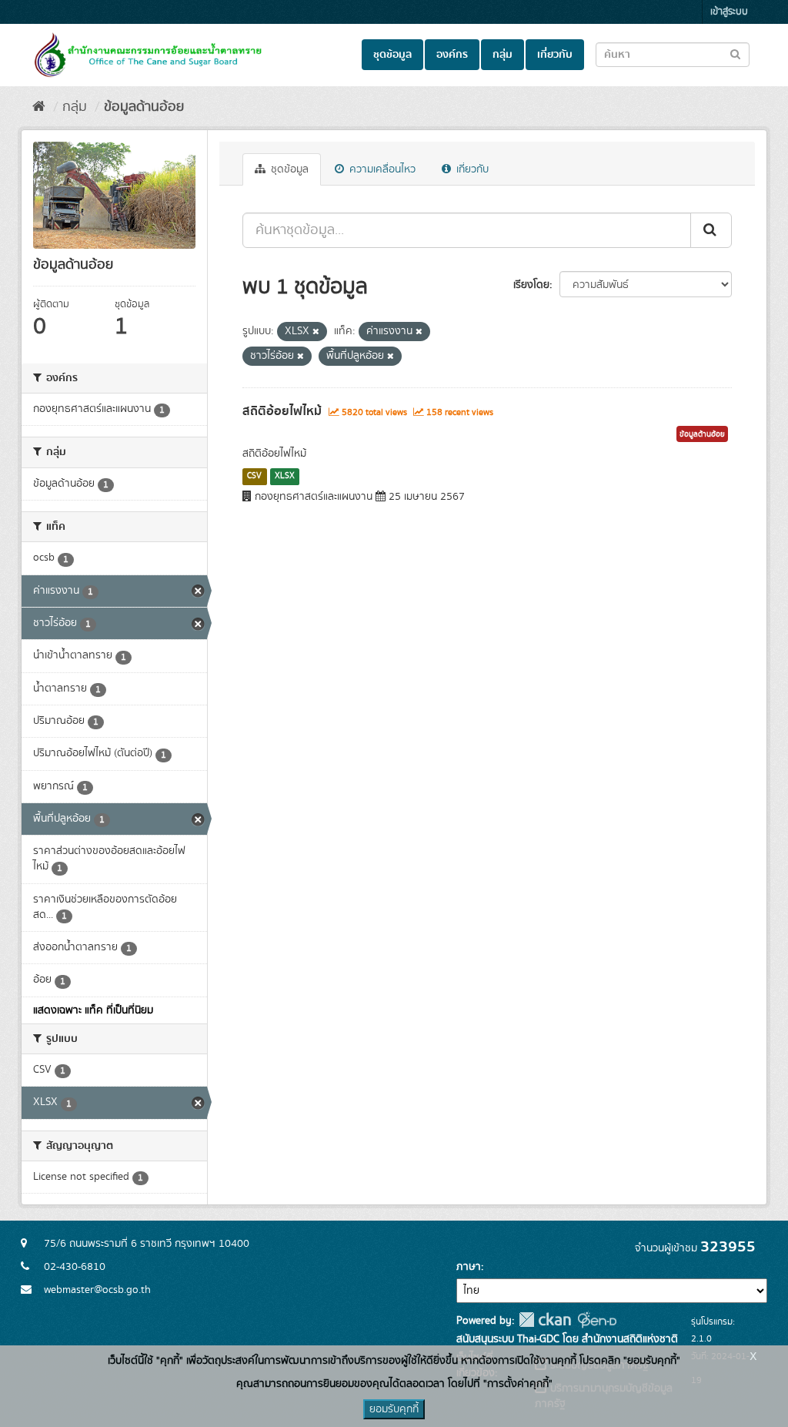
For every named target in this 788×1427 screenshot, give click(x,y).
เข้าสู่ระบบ (729, 12)
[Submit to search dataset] (735, 53)
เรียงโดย (531, 285)
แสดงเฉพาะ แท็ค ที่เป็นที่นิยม (93, 1010)
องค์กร (452, 54)
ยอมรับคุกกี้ (394, 1409)
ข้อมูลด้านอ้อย (144, 107)
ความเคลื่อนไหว (381, 169)
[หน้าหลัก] (38, 107)
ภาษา (468, 1267)
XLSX (285, 476)
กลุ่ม (502, 54)
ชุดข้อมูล (392, 54)
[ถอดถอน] (315, 332)
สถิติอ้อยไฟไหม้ (282, 411)
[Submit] (711, 230)
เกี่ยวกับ (555, 54)
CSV (254, 476)
